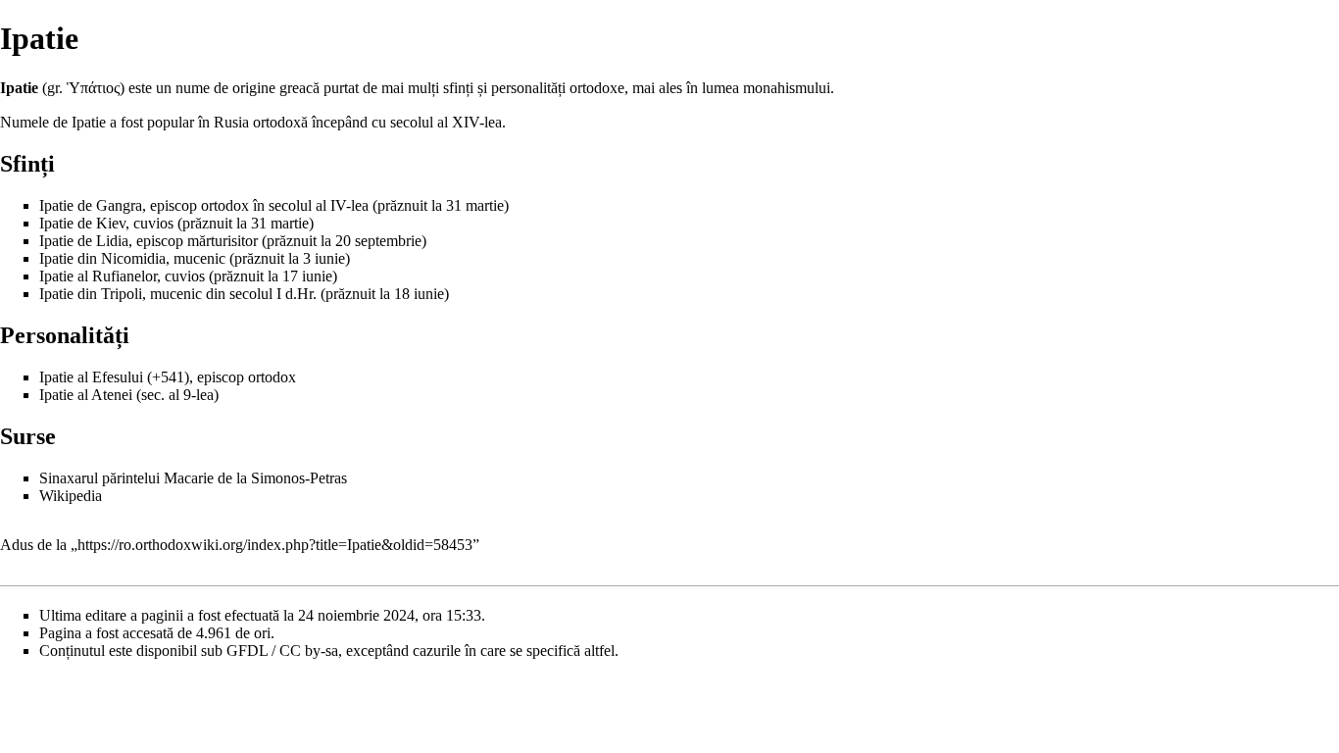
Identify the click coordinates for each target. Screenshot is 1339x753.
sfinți (458, 87)
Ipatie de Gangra (90, 205)
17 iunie (307, 276)
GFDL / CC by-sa (282, 650)
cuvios (153, 223)
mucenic (199, 258)
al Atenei (104, 394)
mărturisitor (222, 240)
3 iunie (324, 258)
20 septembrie (378, 240)
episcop (173, 205)
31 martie (475, 205)
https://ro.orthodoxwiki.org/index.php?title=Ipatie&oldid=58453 (274, 544)
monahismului (786, 87)
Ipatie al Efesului (91, 377)
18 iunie (419, 293)
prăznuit (402, 205)
